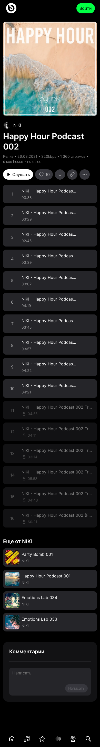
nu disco (34, 161)
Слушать (21, 174)
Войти (85, 8)
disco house (13, 161)
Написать (76, 688)
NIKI (17, 125)
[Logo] (11, 8)
